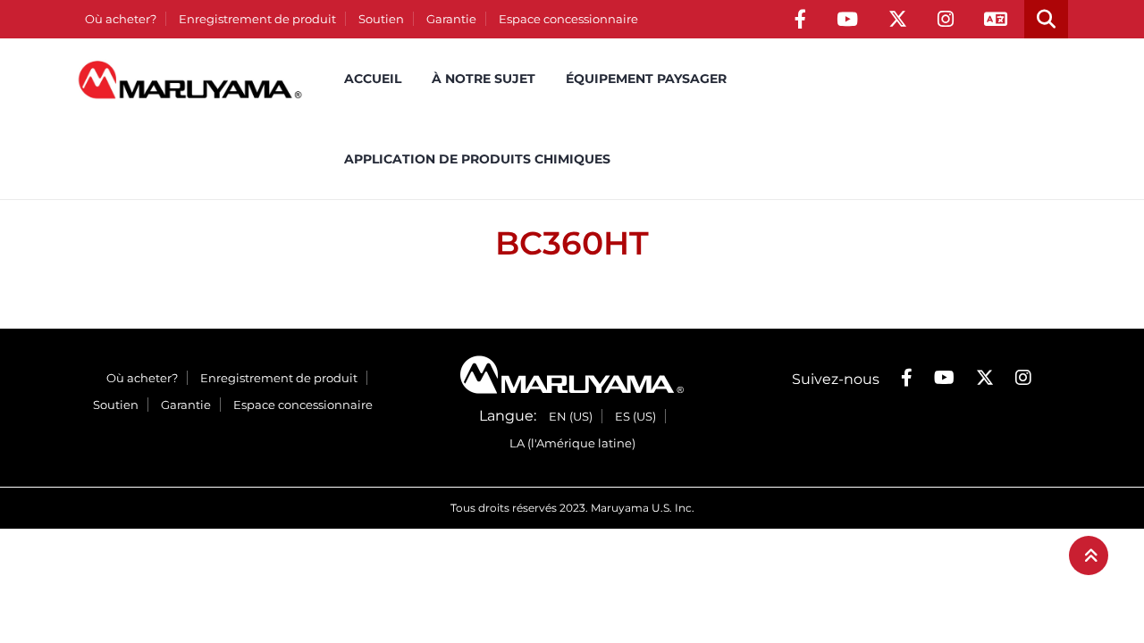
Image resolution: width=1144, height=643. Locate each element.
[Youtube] (847, 19)
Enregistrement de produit (257, 19)
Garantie (451, 19)
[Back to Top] (1088, 555)
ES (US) (635, 416)
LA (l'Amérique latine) (572, 443)
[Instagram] (945, 19)
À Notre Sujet (483, 79)
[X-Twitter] (898, 19)
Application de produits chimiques (477, 159)
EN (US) (571, 416)
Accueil (372, 79)
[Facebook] (800, 19)
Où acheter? (120, 19)
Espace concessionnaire (568, 19)
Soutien (381, 19)
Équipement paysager (646, 79)
